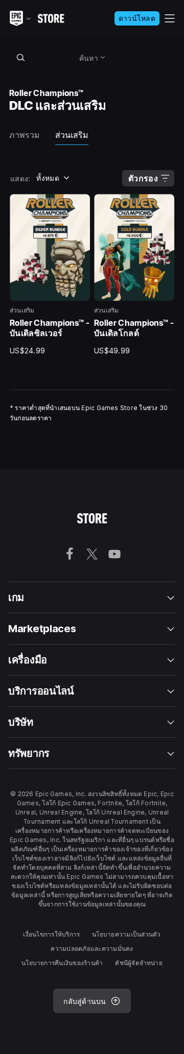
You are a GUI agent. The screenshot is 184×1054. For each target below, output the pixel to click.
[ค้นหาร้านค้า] (20, 57)
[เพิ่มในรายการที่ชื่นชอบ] (78, 205)
